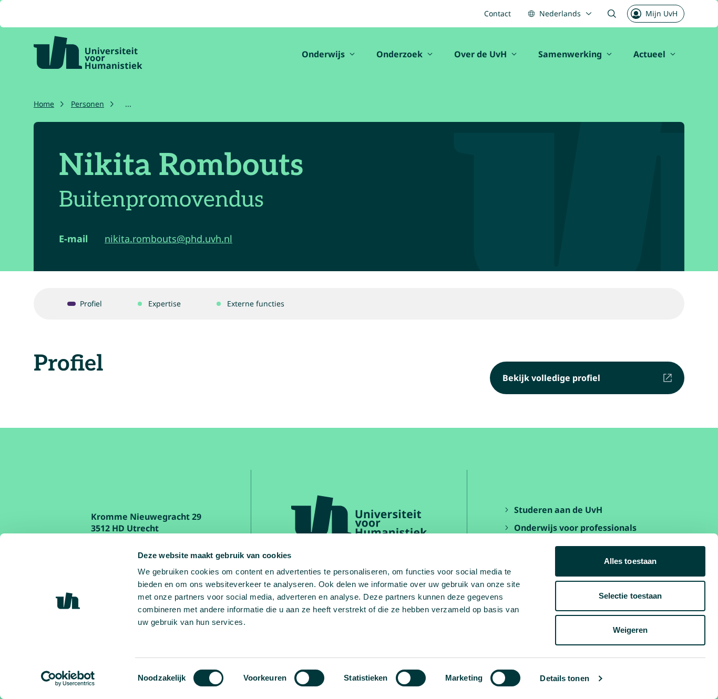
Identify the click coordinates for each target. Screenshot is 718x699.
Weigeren (630, 629)
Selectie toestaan (630, 595)
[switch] (309, 678)
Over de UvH (480, 54)
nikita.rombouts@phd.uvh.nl (168, 238)
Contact (497, 13)
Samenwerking (570, 54)
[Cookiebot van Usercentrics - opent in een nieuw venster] (68, 678)
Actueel (649, 54)
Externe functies (255, 304)
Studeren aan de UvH (558, 510)
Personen (87, 104)
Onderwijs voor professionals (575, 527)
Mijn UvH (661, 13)
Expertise (164, 304)
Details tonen (564, 678)
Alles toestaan (630, 561)
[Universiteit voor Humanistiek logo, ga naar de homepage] (88, 52)
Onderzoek (399, 54)
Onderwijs (323, 54)
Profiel (91, 304)
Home (44, 104)
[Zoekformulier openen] (612, 14)
